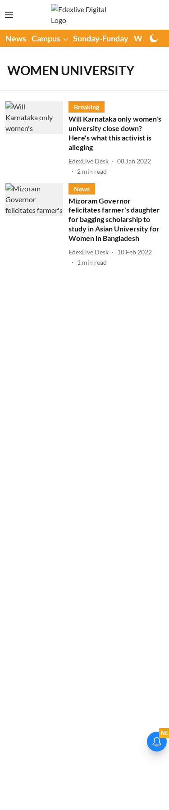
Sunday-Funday (100, 38)
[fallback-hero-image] (37, 138)
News (15, 38)
